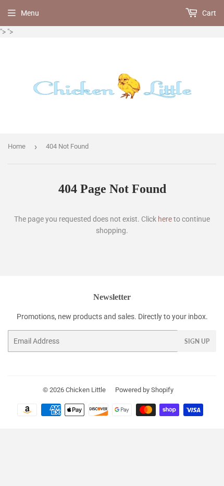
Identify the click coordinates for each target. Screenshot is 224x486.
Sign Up (196, 341)
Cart (208, 13)
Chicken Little (86, 390)
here (165, 219)
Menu (30, 13)
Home (17, 146)
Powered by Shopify (144, 390)
